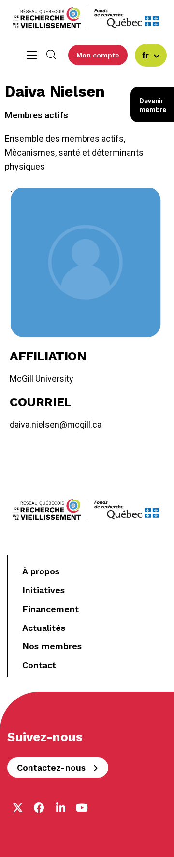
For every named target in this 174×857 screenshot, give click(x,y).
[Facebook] (39, 807)
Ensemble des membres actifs (64, 138)
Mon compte (97, 55)
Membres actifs (36, 115)
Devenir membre (152, 105)
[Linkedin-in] (60, 807)
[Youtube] (81, 807)
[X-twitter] (18, 807)
